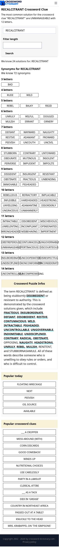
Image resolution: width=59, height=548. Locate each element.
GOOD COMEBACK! (29, 452)
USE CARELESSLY (29, 472)
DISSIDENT (10, 174)
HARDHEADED (29, 200)
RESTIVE (10, 137)
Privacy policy (29, 541)
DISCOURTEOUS (49, 247)
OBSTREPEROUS (10, 242)
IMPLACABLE (48, 195)
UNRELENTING (10, 226)
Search (9, 53)
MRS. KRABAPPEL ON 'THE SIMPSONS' (29, 525)
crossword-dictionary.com (42, 538)
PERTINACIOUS (29, 247)
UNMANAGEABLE (11, 247)
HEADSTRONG (48, 200)
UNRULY (10, 116)
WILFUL (29, 116)
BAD (10, 84)
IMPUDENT (29, 163)
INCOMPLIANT (29, 226)
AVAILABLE (29, 411)
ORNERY (48, 121)
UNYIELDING (10, 205)
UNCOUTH (29, 142)
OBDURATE (10, 158)
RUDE (10, 95)
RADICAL (26, 338)
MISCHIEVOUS (48, 221)
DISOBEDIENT (29, 221)
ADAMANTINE (29, 205)
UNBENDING (48, 179)
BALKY (29, 105)
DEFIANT (10, 132)
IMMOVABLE (10, 184)
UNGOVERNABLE (49, 242)
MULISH (10, 121)
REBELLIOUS (10, 195)
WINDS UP (29, 459)
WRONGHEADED (10, 231)
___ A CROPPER (29, 432)
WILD (29, 95)
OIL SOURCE (29, 404)
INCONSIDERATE (49, 263)
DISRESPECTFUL (49, 258)
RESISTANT (49, 174)
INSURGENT (29, 174)
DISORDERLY (48, 205)
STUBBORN (10, 153)
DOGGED (48, 116)
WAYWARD (29, 132)
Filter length (10, 39)
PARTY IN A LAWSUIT (29, 479)
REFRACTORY (29, 195)
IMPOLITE (48, 163)
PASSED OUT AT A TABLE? (29, 512)
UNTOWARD (49, 153)
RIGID (48, 105)
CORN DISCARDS (29, 445)
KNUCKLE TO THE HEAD (29, 519)
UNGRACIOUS (10, 210)
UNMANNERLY (29, 210)
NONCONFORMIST (31, 263)
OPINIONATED (48, 226)
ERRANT (29, 121)
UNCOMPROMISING (32, 273)
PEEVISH (10, 142)
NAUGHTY (48, 132)
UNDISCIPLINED (10, 263)
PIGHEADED (29, 184)
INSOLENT (48, 158)
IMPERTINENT (49, 231)
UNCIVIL (48, 142)
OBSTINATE (10, 179)
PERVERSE (10, 163)
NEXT (29, 391)
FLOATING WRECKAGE (29, 384)
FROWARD (48, 137)
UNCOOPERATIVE (30, 258)
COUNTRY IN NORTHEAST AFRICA (29, 505)
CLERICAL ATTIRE (29, 485)
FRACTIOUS (29, 179)
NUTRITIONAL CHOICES (29, 465)
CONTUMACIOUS (30, 242)
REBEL (10, 105)
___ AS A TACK (29, 492)
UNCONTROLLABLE (12, 273)
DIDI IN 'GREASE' (29, 499)
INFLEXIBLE (10, 200)
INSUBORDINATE (11, 258)
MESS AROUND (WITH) (29, 439)
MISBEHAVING (29, 231)
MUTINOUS (29, 158)
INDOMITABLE (13, 334)
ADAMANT (29, 137)
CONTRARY (29, 153)
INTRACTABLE (10, 221)
